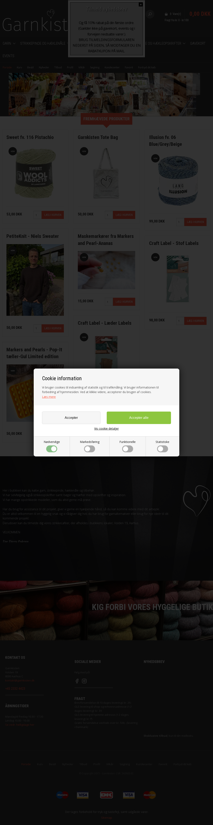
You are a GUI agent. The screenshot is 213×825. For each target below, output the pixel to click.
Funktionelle (127, 442)
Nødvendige (52, 442)
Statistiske (162, 442)
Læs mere (49, 397)
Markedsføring (89, 442)
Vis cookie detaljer (106, 428)
